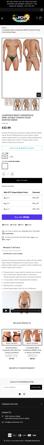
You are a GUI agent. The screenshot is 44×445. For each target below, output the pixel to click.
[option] (22, 54)
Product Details (11, 247)
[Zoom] (39, 95)
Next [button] (39, 65)
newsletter (22, 382)
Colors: (11, 161)
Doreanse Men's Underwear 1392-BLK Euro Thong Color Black (11, 350)
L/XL (11, 157)
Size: (5, 153)
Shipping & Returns (13, 254)
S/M (4, 157)
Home (4, 28)
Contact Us (6, 412)
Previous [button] (5, 65)
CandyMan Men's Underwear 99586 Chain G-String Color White (32, 350)
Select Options (11, 343)
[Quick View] (19, 331)
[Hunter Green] (5, 166)
